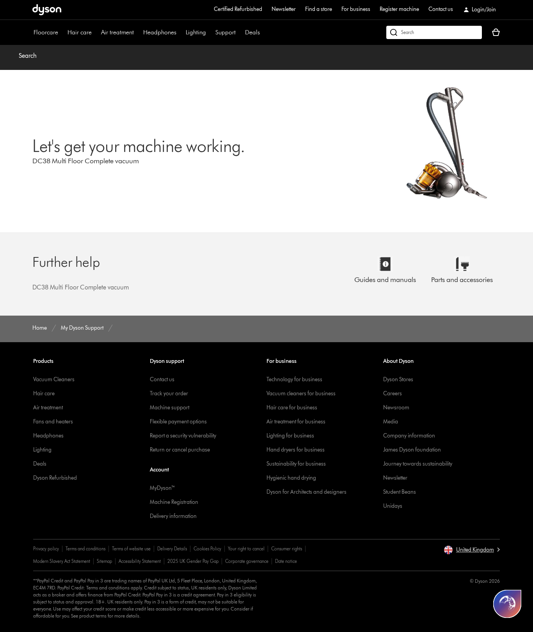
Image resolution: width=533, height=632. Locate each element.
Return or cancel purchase (180, 449)
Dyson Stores (398, 379)
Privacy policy (46, 549)
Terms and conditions (85, 549)
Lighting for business (290, 435)
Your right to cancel (246, 549)
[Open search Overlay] (434, 32)
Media (390, 421)
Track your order (169, 393)
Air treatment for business (295, 421)
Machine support (169, 407)
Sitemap (104, 561)
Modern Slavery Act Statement (61, 561)
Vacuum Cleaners (54, 379)
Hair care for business (291, 407)
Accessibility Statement (140, 561)
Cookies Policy (207, 549)
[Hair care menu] (95, 32)
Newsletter (284, 9)
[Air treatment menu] (138, 32)
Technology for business (294, 379)
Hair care (80, 32)
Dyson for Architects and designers (306, 492)
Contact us (440, 9)
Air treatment (117, 32)
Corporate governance (246, 561)
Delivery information (173, 516)
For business (355, 9)
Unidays (392, 506)
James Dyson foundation (412, 449)
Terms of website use (131, 549)
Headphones (159, 32)
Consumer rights (286, 549)
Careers (392, 393)
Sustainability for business (296, 464)
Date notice (286, 561)
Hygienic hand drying (291, 478)
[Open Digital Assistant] (507, 604)
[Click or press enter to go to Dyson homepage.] (46, 9)
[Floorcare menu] (62, 32)
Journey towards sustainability (417, 464)
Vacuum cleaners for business (301, 393)
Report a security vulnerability (183, 435)
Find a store (318, 9)
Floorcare (46, 32)
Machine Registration (174, 502)
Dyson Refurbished (55, 478)
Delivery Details (172, 549)
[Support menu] (239, 32)
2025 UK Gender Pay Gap (193, 561)
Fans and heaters (53, 421)
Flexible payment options (178, 421)
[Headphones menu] (180, 32)
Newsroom (396, 407)
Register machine (399, 9)
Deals (252, 32)
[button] (472, 550)
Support (225, 32)
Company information (409, 435)
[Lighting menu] (210, 32)
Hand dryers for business (295, 449)
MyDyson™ (162, 488)
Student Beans (399, 492)
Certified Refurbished (238, 9)
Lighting (196, 32)
